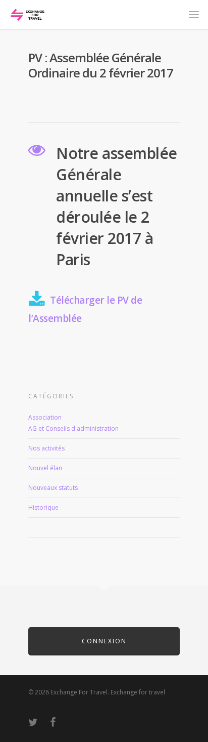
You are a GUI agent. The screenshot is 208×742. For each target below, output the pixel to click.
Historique (43, 507)
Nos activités (46, 448)
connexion (104, 641)
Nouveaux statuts (53, 487)
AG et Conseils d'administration (73, 428)
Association (45, 417)
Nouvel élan (45, 468)
